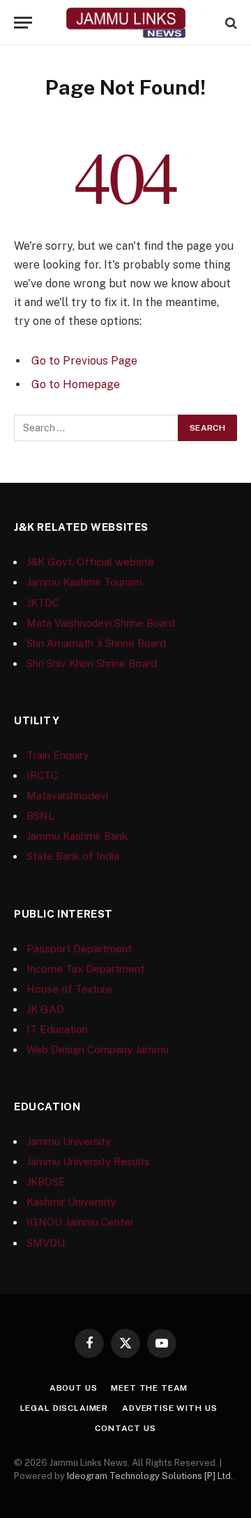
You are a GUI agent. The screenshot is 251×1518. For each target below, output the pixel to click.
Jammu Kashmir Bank (77, 836)
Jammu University (68, 1141)
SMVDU (45, 1243)
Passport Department (79, 948)
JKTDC (42, 603)
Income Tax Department (85, 969)
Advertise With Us (169, 1408)
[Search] (229, 22)
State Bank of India (72, 856)
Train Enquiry (57, 755)
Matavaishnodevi (67, 795)
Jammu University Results (88, 1161)
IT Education (57, 1029)
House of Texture (69, 989)
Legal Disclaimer (64, 1408)
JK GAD (45, 1009)
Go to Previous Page (84, 360)
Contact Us (125, 1428)
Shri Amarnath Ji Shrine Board (96, 643)
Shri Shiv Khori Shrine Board (91, 663)
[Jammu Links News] (125, 22)
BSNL (40, 816)
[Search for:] (96, 428)
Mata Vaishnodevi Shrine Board (100, 623)
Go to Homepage (75, 384)
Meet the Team (149, 1388)
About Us (74, 1388)
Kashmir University (71, 1202)
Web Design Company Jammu (97, 1049)
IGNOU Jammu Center (80, 1222)
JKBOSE (46, 1182)
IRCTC (42, 775)
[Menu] (23, 22)
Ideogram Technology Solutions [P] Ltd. (150, 1476)
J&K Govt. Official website (90, 562)
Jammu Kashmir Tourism (84, 582)
